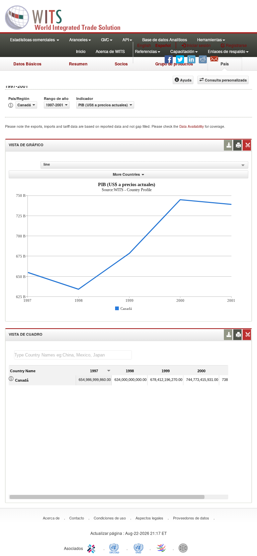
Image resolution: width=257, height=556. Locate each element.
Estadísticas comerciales (33, 39)
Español (163, 45)
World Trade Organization (161, 547)
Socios (121, 64)
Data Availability (192, 126)
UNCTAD (115, 547)
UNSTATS (138, 547)
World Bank (184, 547)
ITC (92, 547)
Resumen (78, 64)
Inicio (81, 51)
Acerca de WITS (110, 51)
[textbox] (73, 354)
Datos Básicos (27, 64)
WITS (67, 17)
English (144, 45)
